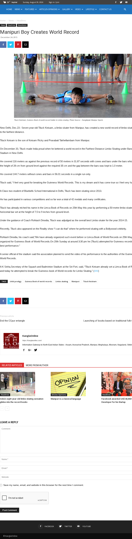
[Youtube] (126, 2)
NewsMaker (22, 25)
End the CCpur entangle (12, 320)
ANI (96, 271)
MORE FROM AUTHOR (37, 365)
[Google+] (31, 350)
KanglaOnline (30, 335)
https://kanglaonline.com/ (32, 340)
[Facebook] (115, 2)
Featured (29, 9)
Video (78, 9)
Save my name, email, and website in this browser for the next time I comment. (43, 485)
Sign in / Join (54, 2)
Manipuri (76, 281)
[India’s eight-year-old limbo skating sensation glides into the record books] (23, 384)
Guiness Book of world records (38, 281)
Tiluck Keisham (90, 281)
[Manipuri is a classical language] (74, 384)
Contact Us (105, 9)
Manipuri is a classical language (66, 399)
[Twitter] (121, 2)
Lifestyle (90, 9)
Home (9, 9)
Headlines (11, 25)
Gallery (66, 9)
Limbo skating (62, 281)
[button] (125, 9)
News (11, 20)
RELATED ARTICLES (12, 365)
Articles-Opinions (48, 9)
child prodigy (15, 281)
